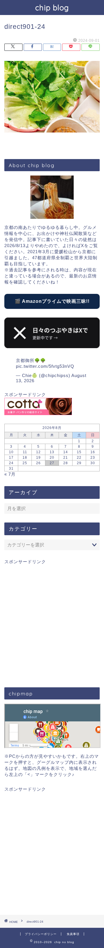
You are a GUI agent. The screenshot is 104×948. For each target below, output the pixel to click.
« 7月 (10, 474)
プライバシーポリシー (41, 934)
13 (52, 452)
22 (79, 458)
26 (38, 463)
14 (65, 452)
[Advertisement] (52, 622)
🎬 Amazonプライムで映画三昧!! (52, 301)
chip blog (52, 7)
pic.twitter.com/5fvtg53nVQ (45, 366)
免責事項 (73, 934)
